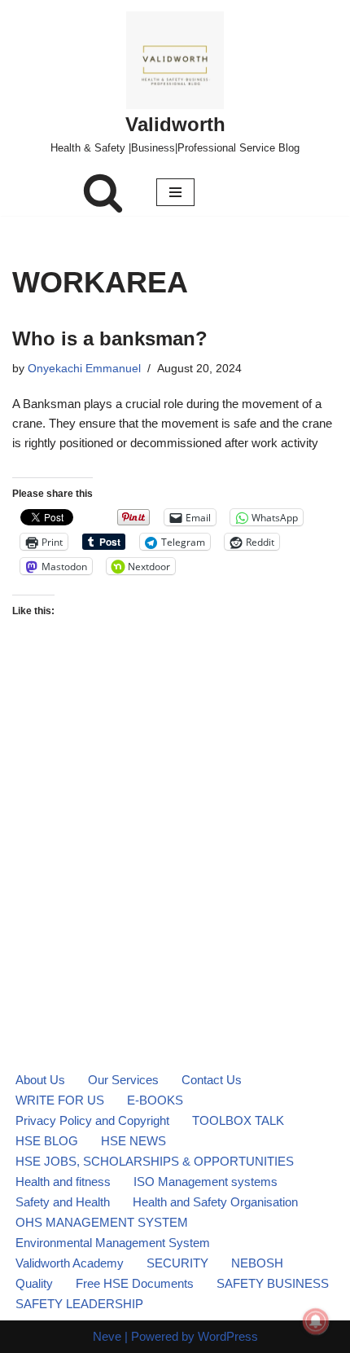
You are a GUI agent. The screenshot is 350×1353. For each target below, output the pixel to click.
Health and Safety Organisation (215, 1202)
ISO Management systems (205, 1181)
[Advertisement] (175, 815)
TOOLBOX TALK (238, 1120)
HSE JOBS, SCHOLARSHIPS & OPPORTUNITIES (154, 1161)
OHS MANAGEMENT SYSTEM (101, 1222)
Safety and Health (62, 1202)
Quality (34, 1283)
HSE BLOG (46, 1141)
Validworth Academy (69, 1263)
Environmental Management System (112, 1243)
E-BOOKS (155, 1100)
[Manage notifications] (316, 1321)
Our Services (123, 1080)
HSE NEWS (133, 1141)
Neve (107, 1336)
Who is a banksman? (110, 338)
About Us (40, 1080)
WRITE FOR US (59, 1100)
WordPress (228, 1336)
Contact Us (212, 1080)
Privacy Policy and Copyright (92, 1120)
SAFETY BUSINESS (273, 1283)
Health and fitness (63, 1181)
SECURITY (177, 1263)
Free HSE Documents (135, 1283)
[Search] (103, 192)
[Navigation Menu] (175, 192)
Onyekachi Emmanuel (84, 368)
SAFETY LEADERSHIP (79, 1304)
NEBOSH (257, 1263)
